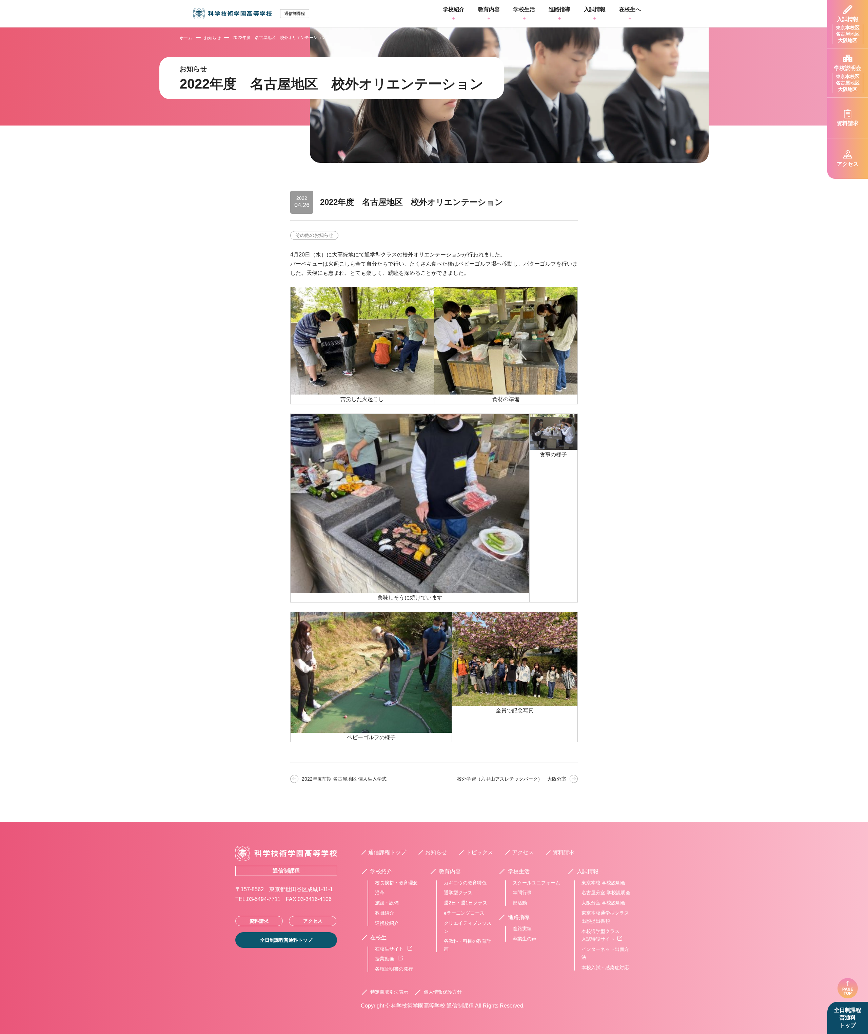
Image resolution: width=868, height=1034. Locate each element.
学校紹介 (454, 9)
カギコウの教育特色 (465, 882)
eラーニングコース (464, 913)
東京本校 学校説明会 (603, 882)
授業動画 (385, 958)
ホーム (186, 38)
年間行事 (522, 892)
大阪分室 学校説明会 (603, 902)
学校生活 (524, 9)
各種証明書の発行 (394, 969)
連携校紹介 (387, 923)
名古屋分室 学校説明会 (605, 892)
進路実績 (522, 928)
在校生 (378, 937)
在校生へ (630, 9)
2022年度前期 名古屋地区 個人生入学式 (344, 779)
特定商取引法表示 (389, 992)
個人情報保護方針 (443, 992)
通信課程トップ (387, 852)
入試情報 (595, 9)
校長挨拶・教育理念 (396, 882)
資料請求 (259, 921)
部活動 (520, 902)
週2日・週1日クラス (465, 902)
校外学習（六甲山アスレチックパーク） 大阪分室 (511, 779)
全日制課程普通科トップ (847, 1017)
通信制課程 (286, 871)
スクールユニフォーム (536, 882)
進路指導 (559, 9)
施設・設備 (387, 902)
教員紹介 (384, 913)
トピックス (479, 852)
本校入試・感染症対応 (605, 967)
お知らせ (212, 38)
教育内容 (489, 9)
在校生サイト (390, 949)
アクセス (312, 921)
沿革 (379, 892)
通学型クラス (458, 892)
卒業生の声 (524, 938)
